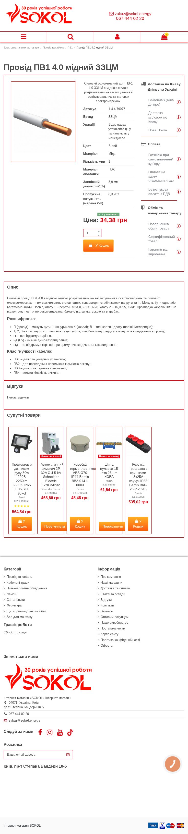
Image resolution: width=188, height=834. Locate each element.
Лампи (11, 594)
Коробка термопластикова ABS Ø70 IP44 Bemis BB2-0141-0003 (84, 474)
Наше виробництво (114, 622)
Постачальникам (113, 628)
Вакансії (107, 611)
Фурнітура (14, 605)
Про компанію (111, 577)
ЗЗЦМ (113, 117)
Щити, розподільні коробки (26, 611)
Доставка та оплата (115, 588)
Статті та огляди (113, 594)
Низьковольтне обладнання (27, 588)
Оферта (106, 645)
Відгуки (106, 600)
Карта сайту (109, 634)
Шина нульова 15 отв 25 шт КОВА (109, 470)
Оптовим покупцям (115, 617)
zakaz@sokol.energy (133, 14)
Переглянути (54, 526)
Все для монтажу (20, 617)
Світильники (16, 600)
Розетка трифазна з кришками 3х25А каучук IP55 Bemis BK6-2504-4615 (138, 476)
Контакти (107, 605)
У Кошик (102, 245)
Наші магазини (111, 582)
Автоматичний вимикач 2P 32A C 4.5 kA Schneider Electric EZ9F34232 (52, 474)
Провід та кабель (19, 577)
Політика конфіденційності (120, 640)
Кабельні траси (18, 582)
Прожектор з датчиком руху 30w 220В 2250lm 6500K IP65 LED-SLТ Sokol (22, 478)
